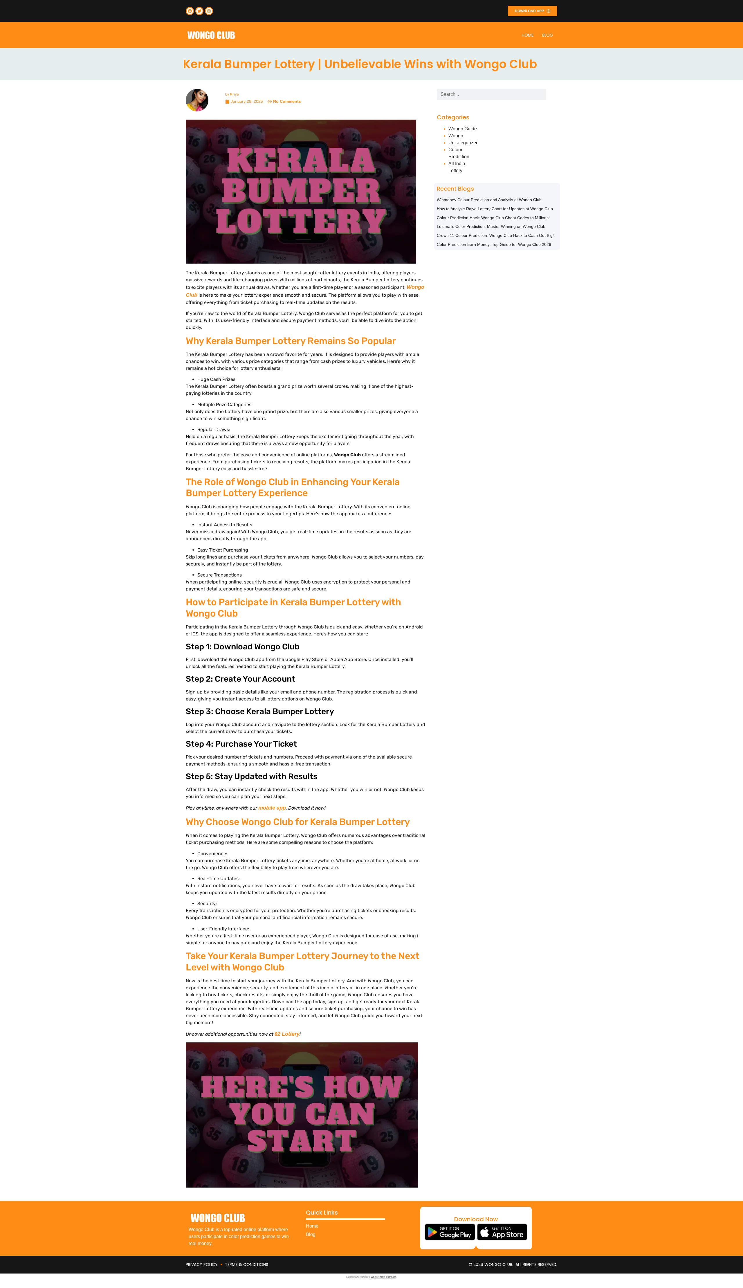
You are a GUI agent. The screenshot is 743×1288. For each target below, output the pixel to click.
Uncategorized (463, 142)
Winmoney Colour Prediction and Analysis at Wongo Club (489, 199)
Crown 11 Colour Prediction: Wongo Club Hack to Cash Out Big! (495, 235)
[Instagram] (209, 11)
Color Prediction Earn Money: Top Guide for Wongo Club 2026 (494, 244)
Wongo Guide (462, 128)
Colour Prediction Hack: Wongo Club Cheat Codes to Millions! (493, 217)
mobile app (272, 808)
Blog (547, 35)
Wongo (455, 135)
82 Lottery (287, 1034)
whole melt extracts (383, 1277)
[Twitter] (199, 11)
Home (527, 35)
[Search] (551, 94)
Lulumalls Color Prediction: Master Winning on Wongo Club (491, 226)
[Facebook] (190, 11)
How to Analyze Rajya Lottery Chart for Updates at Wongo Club (495, 208)
